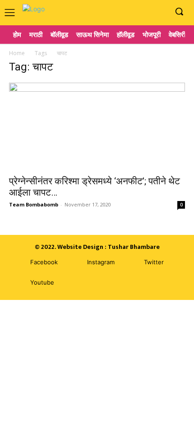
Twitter (154, 262)
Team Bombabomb (33, 204)
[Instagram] (146, 12)
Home (17, 53)
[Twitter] (131, 263)
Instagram (101, 262)
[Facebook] (132, 12)
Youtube (42, 282)
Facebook (44, 262)
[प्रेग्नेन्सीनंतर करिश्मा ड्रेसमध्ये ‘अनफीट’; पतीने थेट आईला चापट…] (97, 126)
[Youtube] (160, 12)
